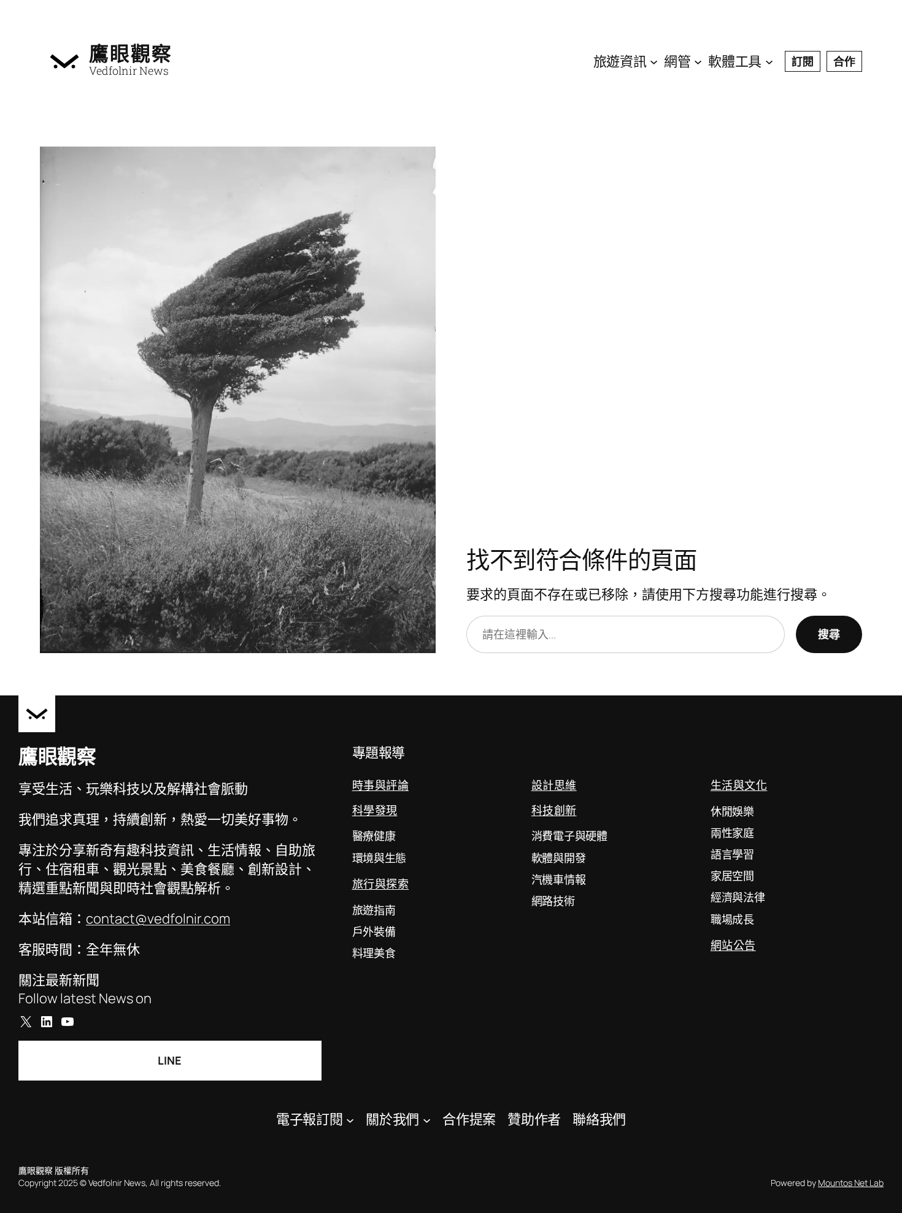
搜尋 (829, 634)
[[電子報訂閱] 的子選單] (350, 1119)
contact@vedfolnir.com (158, 918)
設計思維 (554, 785)
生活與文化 (739, 785)
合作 (844, 61)
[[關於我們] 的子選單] (427, 1119)
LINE (170, 1060)
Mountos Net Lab (851, 1182)
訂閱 (803, 61)
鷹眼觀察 (130, 53)
